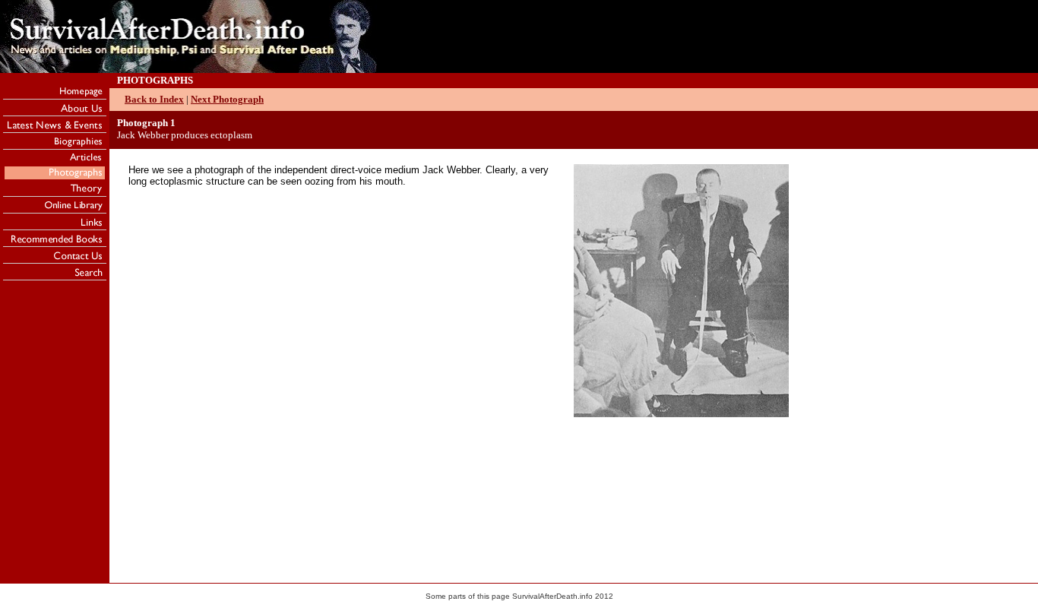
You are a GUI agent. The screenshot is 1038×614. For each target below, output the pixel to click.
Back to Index (154, 99)
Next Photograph (227, 99)
